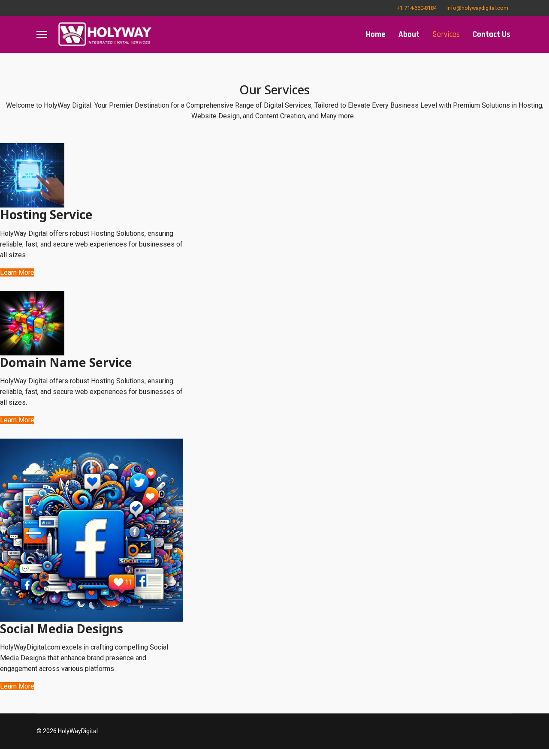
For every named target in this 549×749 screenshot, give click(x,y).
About (408, 34)
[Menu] (41, 34)
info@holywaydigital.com (477, 8)
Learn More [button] (17, 272)
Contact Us (491, 34)
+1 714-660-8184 (417, 8)
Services (446, 34)
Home (376, 34)
